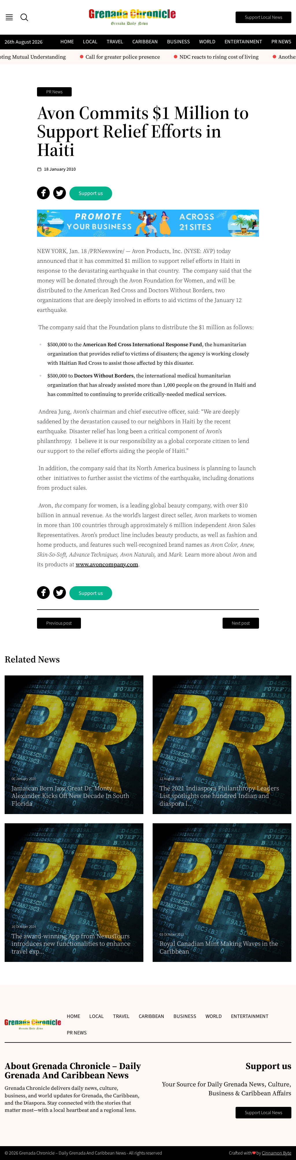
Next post (241, 623)
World (207, 41)
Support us (91, 193)
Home (67, 41)
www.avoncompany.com (107, 564)
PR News (281, 41)
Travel (115, 41)
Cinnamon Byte (276, 1153)
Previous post (59, 623)
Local (90, 41)
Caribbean (145, 41)
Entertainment (243, 41)
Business (178, 41)
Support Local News (263, 17)
